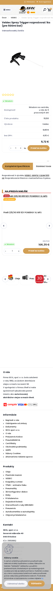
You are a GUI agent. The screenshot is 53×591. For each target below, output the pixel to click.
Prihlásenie (31, 2)
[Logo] (27, 10)
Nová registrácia (45, 2)
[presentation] (4, 226)
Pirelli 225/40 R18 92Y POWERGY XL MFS (22, 212)
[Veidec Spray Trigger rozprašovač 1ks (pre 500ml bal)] (26, 60)
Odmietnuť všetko (15, 583)
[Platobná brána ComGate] (20, 404)
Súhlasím (36, 583)
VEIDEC (14, 17)
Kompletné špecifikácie (17, 166)
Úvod (4, 17)
